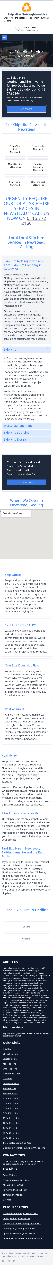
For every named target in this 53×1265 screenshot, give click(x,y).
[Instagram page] (8, 1261)
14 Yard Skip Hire (11, 1128)
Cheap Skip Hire (10, 1054)
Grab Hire (7, 1078)
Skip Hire (7, 1049)
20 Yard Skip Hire (11, 1133)
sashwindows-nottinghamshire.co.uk (20, 1213)
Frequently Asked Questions (16, 1180)
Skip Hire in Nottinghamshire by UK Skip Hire (24, 1147)
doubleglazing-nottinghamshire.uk (19, 1228)
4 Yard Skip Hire (10, 1103)
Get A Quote (26, 108)
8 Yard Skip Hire (10, 1113)
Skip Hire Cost (9, 1088)
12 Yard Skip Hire (11, 1123)
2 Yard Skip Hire (10, 1098)
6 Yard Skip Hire (10, 1108)
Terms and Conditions (13, 1194)
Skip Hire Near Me (11, 1073)
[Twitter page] (14, 1261)
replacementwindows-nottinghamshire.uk (22, 1238)
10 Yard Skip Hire (11, 1118)
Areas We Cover (10, 1175)
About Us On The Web (13, 1185)
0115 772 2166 (33, 220)
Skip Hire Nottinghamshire (27, 14)
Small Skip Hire (10, 1068)
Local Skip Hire (10, 1059)
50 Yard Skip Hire (11, 1138)
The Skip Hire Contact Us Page (17, 1143)
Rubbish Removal (11, 1083)
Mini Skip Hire (9, 1063)
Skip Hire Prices (10, 1093)
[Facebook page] (3, 1261)
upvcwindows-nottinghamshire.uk (19, 1233)
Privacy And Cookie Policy (15, 1190)
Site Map (7, 1199)
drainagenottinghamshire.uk (16, 1218)
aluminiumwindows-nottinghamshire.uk (22, 1223)
